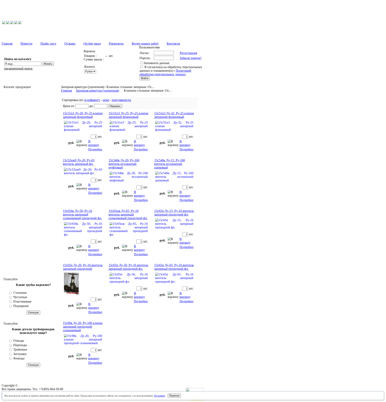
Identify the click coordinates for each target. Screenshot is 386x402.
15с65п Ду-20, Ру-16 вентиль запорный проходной (83, 266)
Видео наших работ (145, 43)
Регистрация (188, 53)
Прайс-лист (48, 43)
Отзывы (69, 43)
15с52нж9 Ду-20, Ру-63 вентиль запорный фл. (78, 162)
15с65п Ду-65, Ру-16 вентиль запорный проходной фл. (174, 266)
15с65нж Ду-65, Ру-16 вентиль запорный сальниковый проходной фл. (128, 214)
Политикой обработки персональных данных (165, 72)
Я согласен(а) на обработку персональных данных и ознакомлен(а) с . (171, 70)
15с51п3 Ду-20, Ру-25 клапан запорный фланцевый (83, 115)
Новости (26, 43)
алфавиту (93, 100)
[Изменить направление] (85, 100)
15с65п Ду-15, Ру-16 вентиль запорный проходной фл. (174, 212)
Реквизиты (116, 43)
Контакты (173, 43)
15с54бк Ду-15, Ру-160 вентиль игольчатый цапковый (169, 164)
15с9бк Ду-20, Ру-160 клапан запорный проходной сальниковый (83, 326)
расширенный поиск (18, 68)
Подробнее (159, 395)
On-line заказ (92, 43)
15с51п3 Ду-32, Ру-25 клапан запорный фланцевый (174, 115)
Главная (7, 43)
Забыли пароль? (191, 58)
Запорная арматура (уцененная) (97, 90)
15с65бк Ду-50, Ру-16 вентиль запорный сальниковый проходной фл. (82, 214)
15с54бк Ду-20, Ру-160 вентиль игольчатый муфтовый (124, 164)
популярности (121, 100)
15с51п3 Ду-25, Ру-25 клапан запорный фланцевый (128, 115)
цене (106, 100)
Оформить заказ (112, 69)
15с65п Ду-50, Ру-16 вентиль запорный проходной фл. (128, 266)
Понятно (174, 395)
